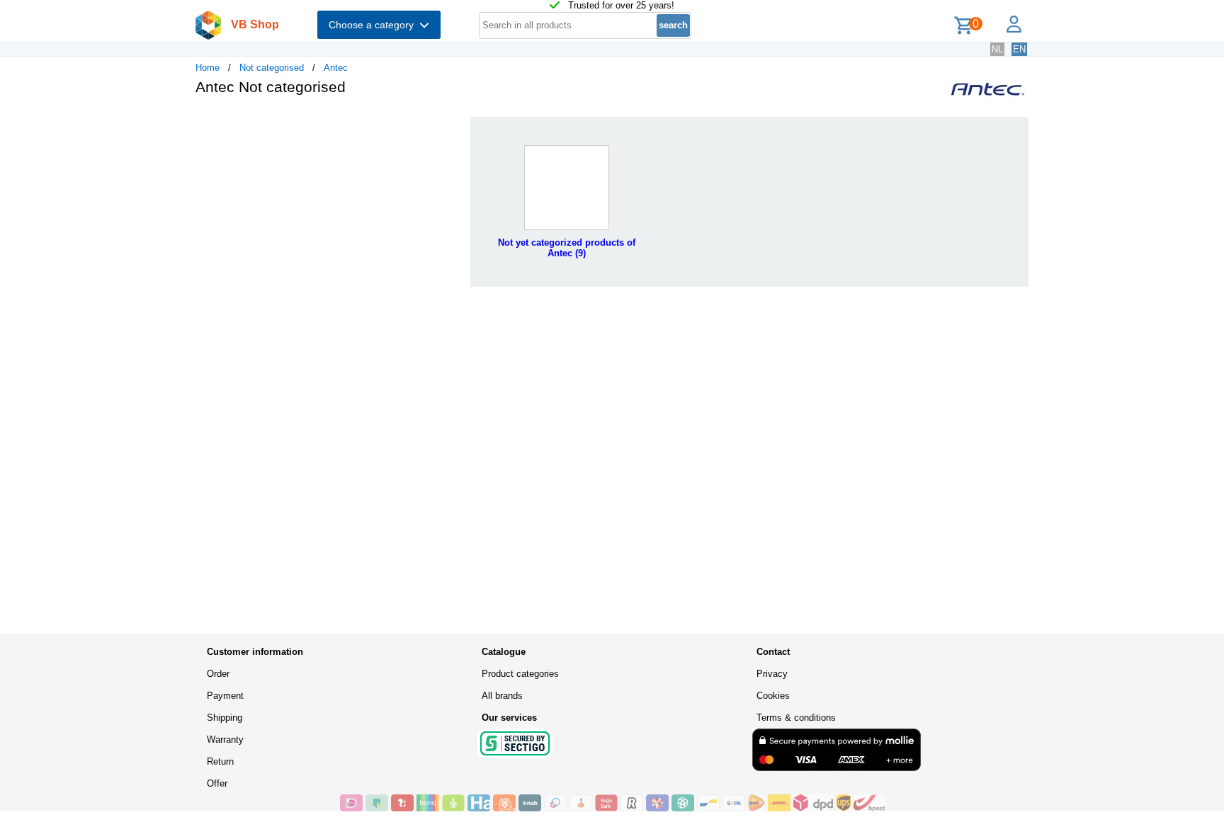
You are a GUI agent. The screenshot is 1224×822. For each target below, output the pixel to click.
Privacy (772, 673)
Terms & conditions (796, 717)
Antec (336, 67)
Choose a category (374, 24)
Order (218, 673)
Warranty (225, 739)
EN (1019, 49)
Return (220, 761)
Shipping (224, 717)
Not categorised (271, 67)
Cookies (773, 695)
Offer (217, 783)
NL (997, 49)
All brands (502, 695)
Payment (225, 695)
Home (208, 67)
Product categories (520, 673)
